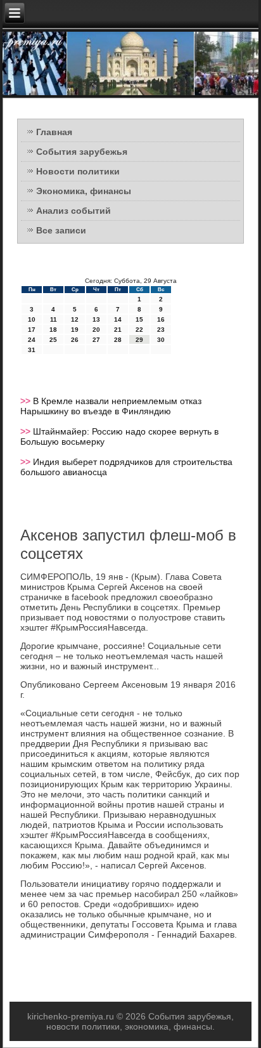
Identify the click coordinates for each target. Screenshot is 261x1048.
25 (53, 339)
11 (53, 319)
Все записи (61, 230)
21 (118, 329)
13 (96, 319)
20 (96, 329)
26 (75, 339)
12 (75, 319)
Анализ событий (73, 211)
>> (26, 401)
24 (31, 339)
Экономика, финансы (83, 191)
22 (139, 329)
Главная (54, 132)
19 (75, 329)
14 (118, 319)
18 (53, 329)
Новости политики (78, 171)
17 (31, 329)
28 (118, 339)
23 (161, 329)
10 (31, 319)
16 (161, 319)
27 (96, 339)
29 (139, 339)
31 (31, 349)
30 (161, 339)
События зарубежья (81, 152)
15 (139, 319)
